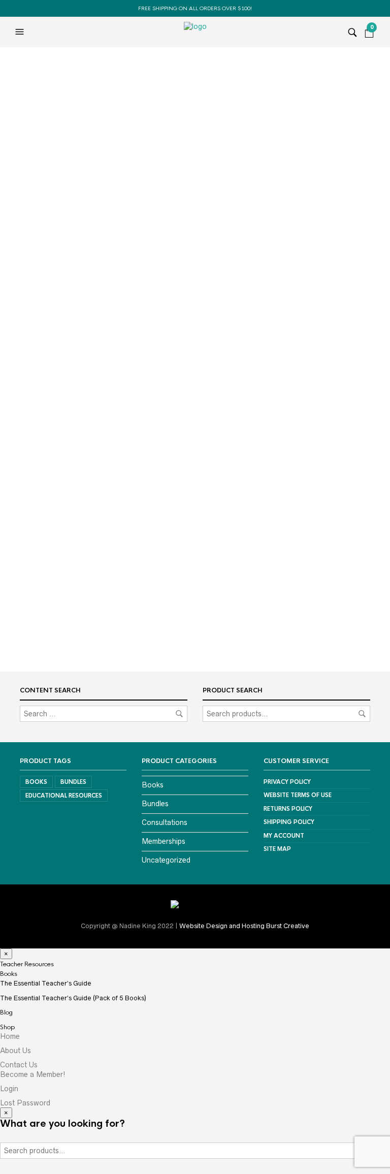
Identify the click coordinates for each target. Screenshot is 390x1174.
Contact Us (19, 1065)
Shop (7, 1027)
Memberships (163, 841)
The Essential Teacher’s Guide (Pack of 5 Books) (73, 998)
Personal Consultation (74, 444)
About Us (15, 1050)
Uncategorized (166, 860)
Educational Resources (63, 795)
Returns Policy (288, 808)
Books (36, 781)
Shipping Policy (289, 822)
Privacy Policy (287, 781)
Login (9, 1089)
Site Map (277, 848)
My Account (284, 835)
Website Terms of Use (298, 795)
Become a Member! (33, 1074)
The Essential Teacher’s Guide (45, 983)
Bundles (73, 781)
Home (10, 1036)
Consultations (164, 822)
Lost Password (25, 1103)
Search (362, 714)
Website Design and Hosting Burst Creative (244, 926)
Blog (6, 1012)
